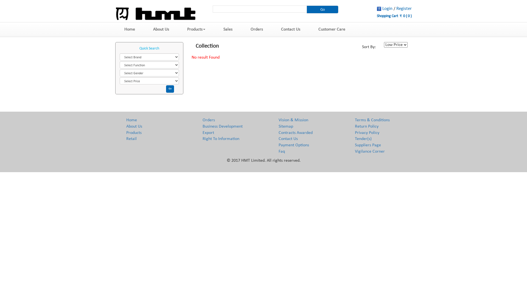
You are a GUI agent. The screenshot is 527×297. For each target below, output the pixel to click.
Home (129, 29)
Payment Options (294, 145)
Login (387, 8)
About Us (161, 29)
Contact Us (290, 29)
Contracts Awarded (296, 133)
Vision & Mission (293, 120)
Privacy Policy (367, 133)
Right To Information (221, 139)
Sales (227, 29)
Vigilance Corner (370, 151)
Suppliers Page (368, 145)
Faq (282, 151)
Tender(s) (363, 139)
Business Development (223, 126)
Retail (131, 139)
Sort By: (369, 47)
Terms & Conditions (372, 120)
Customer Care (331, 29)
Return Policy (367, 126)
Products (195, 29)
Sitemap (286, 126)
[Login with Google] (379, 9)
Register (404, 8)
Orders (257, 29)
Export (208, 133)
